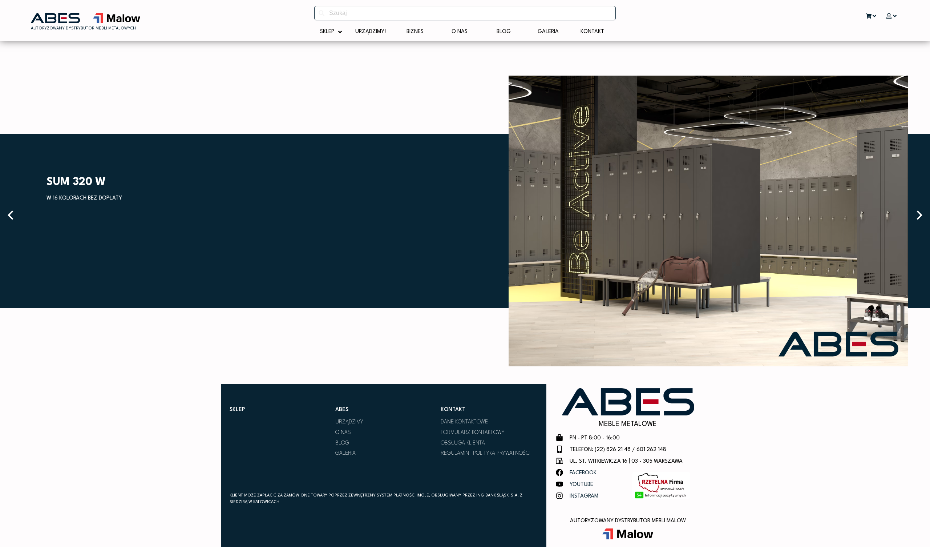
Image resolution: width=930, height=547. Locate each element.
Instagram (584, 496)
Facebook (583, 473)
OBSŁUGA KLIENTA (463, 443)
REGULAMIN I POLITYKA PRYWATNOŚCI (485, 453)
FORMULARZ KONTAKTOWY (473, 432)
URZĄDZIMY (349, 422)
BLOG (342, 443)
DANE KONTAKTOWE (464, 422)
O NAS (343, 432)
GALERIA (345, 453)
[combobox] (464, 13)
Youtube (581, 484)
